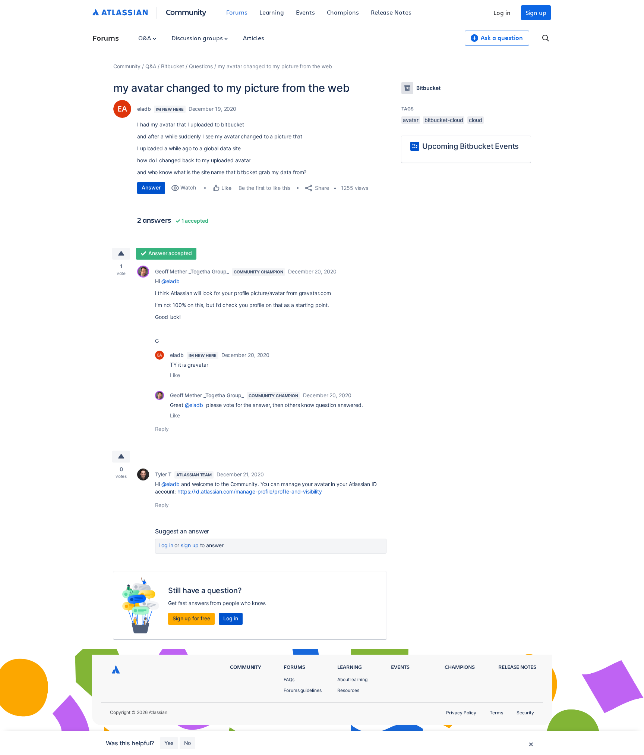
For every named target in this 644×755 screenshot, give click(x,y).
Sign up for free (191, 618)
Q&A (145, 38)
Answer (151, 187)
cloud (475, 120)
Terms (496, 712)
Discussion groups (197, 38)
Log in (502, 12)
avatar (411, 120)
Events (305, 12)
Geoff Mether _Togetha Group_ (192, 271)
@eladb (170, 281)
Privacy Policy (461, 712)
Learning (271, 12)
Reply (162, 429)
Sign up (535, 12)
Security (525, 712)
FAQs (289, 679)
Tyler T (163, 474)
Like (175, 375)
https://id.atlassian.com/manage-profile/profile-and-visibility (249, 491)
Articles (253, 38)
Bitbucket (172, 66)
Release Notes (391, 12)
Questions (201, 66)
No (187, 743)
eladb (144, 109)
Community (186, 11)
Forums (236, 12)
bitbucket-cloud (443, 120)
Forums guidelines (303, 690)
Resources (348, 690)
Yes (169, 743)
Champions (343, 12)
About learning (352, 679)
